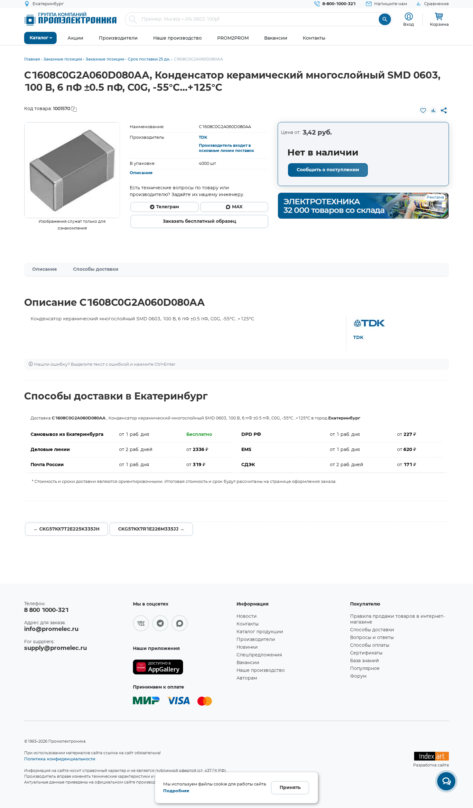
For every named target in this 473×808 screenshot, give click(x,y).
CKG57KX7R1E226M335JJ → (151, 529)
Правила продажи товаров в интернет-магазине (397, 619)
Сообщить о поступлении (328, 170)
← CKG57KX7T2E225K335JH (66, 529)
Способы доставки (95, 269)
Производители (255, 639)
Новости (246, 616)
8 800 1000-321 (46, 610)
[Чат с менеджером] (446, 781)
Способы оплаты (369, 645)
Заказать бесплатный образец (199, 221)
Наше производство (260, 670)
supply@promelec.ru (55, 648)
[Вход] (409, 17)
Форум (358, 676)
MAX (237, 207)
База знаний (364, 661)
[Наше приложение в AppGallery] (182, 667)
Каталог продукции (259, 632)
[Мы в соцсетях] (141, 623)
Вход (408, 24)
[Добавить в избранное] (423, 110)
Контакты (247, 624)
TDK (203, 137)
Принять (290, 787)
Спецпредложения (259, 655)
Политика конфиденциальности (59, 758)
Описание (141, 173)
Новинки (247, 647)
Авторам (246, 678)
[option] (72, 170)
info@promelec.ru (51, 629)
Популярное (365, 668)
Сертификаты (366, 653)
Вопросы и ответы (372, 637)
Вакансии (247, 663)
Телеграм (167, 207)
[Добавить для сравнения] (433, 110)
